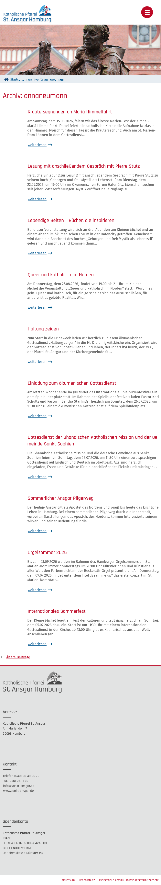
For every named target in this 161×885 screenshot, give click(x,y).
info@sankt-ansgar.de (18, 786)
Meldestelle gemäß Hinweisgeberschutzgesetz (129, 880)
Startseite (17, 79)
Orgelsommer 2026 (47, 552)
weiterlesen (37, 145)
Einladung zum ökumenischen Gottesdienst (72, 383)
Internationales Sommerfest (57, 611)
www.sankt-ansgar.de (18, 790)
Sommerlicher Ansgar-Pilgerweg (60, 498)
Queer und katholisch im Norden (61, 274)
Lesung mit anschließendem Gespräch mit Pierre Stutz (84, 166)
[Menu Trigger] (147, 12)
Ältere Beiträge (18, 657)
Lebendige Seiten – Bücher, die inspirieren (71, 220)
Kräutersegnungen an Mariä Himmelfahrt (70, 112)
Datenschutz (87, 880)
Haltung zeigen (43, 329)
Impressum (68, 880)
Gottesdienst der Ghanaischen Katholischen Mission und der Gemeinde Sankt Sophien (93, 440)
